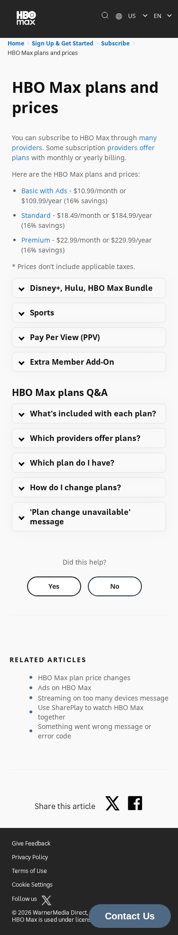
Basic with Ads (44, 190)
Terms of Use (29, 871)
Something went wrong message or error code (94, 731)
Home (16, 43)
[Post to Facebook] (135, 803)
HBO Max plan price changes (84, 677)
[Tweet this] (114, 804)
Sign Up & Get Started (63, 43)
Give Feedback (31, 843)
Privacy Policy (30, 857)
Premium (35, 239)
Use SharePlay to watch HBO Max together (90, 712)
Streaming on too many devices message (103, 697)
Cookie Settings (32, 885)
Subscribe (115, 43)
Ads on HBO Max (64, 687)
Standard (36, 215)
